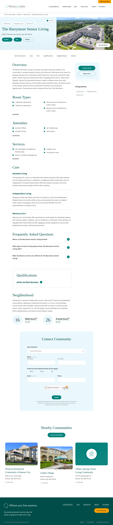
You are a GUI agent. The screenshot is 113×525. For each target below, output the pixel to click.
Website (27, 39)
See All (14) (15, 135)
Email (31, 371)
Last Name (60, 359)
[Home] (2, 14)
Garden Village (47, 473)
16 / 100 (27, 322)
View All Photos (103, 45)
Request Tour (87, 73)
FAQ (38, 56)
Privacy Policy (90, 522)
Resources (86, 504)
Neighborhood (62, 56)
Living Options (68, 504)
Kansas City (27, 14)
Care (31, 56)
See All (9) (15, 159)
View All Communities (56, 435)
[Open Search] (110, 6)
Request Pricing (86, 68)
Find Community (104, 1)
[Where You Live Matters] (15, 7)
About (97, 504)
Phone (42, 371)
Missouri (19, 14)
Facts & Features (20, 56)
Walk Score (31, 318)
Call (17, 39)
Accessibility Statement (103, 522)
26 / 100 (58, 322)
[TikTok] (107, 517)
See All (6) (15, 114)
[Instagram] (103, 517)
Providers (106, 504)
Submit (56, 397)
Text (52, 371)
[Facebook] (3, 47)
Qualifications (48, 56)
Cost (78, 504)
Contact (6, 39)
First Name (30, 359)
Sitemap (82, 522)
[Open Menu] (2, 6)
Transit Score (63, 318)
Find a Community (10, 14)
